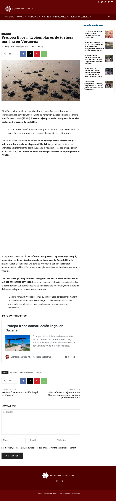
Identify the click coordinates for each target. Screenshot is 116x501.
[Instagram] (102, 2)
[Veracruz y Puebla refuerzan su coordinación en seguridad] (109, 34)
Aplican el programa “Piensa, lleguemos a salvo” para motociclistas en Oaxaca (93, 86)
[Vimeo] (108, 2)
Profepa (13, 372)
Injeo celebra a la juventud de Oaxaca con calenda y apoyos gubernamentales (64, 395)
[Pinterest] (37, 54)
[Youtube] (112, 2)
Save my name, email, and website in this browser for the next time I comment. (40, 447)
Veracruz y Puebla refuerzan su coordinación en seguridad (93, 34)
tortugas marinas (25, 372)
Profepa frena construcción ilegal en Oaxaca (20, 393)
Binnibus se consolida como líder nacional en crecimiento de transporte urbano (93, 73)
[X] (105, 2)
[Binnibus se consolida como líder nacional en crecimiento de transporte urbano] (109, 71)
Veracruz (6, 34)
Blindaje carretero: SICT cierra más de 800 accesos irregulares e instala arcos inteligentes (94, 46)
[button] (109, 17)
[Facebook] (98, 2)
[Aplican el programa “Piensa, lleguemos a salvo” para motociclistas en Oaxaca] (109, 84)
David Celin (9, 46)
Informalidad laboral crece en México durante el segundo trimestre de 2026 (93, 59)
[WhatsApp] (44, 54)
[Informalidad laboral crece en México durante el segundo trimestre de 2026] (109, 58)
